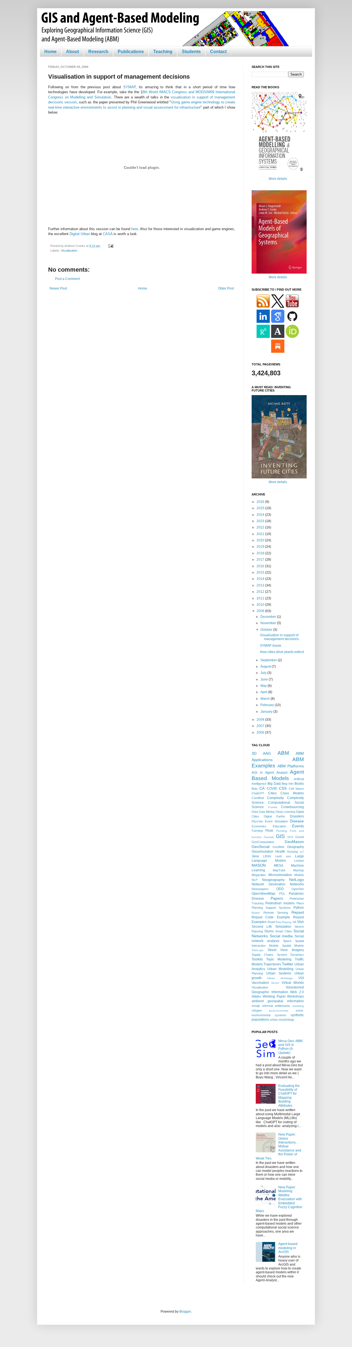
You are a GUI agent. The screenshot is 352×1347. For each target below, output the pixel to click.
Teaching (162, 51)
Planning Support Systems (271, 907)
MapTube (279, 870)
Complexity (275, 798)
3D (254, 753)
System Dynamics (290, 954)
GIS (280, 836)
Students (191, 51)
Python (298, 908)
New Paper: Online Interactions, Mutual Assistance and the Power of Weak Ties (278, 1146)
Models (299, 875)
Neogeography (273, 880)
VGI (301, 978)
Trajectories (272, 964)
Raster (256, 912)
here (134, 229)
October (266, 630)
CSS (283, 788)
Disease (297, 821)
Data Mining (266, 811)
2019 (261, 547)
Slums (269, 931)
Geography (295, 847)
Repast (298, 912)
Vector (275, 982)
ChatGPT (258, 793)
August (266, 666)
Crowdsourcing (292, 807)
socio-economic (278, 1010)
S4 (294, 922)
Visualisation (69, 250)
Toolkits (257, 959)
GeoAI (299, 837)
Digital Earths (274, 816)
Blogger (185, 1311)
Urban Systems (279, 973)
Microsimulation (280, 875)
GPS (290, 837)
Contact (218, 51)
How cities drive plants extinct (282, 652)
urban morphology (282, 1019)
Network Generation (268, 884)
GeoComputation (263, 842)
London (299, 860)
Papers (277, 898)
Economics (259, 826)
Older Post (226, 288)
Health (280, 851)
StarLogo (257, 950)
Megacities (259, 875)
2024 (261, 515)
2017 (261, 559)
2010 (261, 605)
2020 (261, 540)
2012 (261, 592)
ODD (280, 889)
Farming (257, 830)
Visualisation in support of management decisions (279, 637)
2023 (261, 521)
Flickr (269, 831)
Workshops (295, 996)
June (264, 679)
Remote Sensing (275, 912)
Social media (281, 936)
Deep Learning (285, 811)
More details (278, 179)
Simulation (283, 927)
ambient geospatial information (278, 1001)
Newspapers (260, 889)
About (72, 51)
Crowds (272, 807)
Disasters (297, 816)
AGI (254, 773)
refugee (257, 1010)
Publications (131, 51)
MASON (259, 865)
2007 (261, 726)
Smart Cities (283, 931)
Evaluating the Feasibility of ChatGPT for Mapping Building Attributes (289, 1096)
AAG (267, 753)
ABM (283, 753)
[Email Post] (110, 245)
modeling (298, 1005)
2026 (261, 502)
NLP (254, 880)
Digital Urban (80, 234)
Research (98, 51)
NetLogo (296, 879)
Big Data (274, 784)
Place (300, 903)
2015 (261, 572)
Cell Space (296, 788)
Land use (283, 856)
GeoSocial (261, 846)
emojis (256, 1005)
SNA (300, 922)
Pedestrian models (280, 903)
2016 (261, 566)
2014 (261, 579)
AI (261, 772)
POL (282, 893)
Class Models (292, 793)
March (265, 699)
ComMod (258, 798)
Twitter (287, 964)
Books (299, 784)
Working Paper (274, 996)
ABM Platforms (290, 766)
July (263, 673)
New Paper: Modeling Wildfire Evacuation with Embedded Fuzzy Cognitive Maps (279, 1199)
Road (271, 922)
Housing (292, 851)
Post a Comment (67, 279)
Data (255, 811)
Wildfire (256, 996)
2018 (261, 553)
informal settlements (276, 1005)
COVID (272, 788)
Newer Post (58, 288)
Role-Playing (284, 922)
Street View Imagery (286, 950)
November (268, 623)
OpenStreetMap (263, 894)
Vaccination (260, 983)
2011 (261, 598)
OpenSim (298, 889)
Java (255, 856)
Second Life (262, 927)
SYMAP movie (270, 646)
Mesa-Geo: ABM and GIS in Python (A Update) (290, 1047)
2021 (261, 534)
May (264, 686)
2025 (261, 508)
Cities (272, 793)
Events (298, 826)
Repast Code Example (271, 917)
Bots (255, 788)
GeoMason (294, 841)
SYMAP (129, 87)
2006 (261, 732)
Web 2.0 (297, 992)
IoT (302, 851)
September (269, 660)
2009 (261, 611)
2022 (261, 527)
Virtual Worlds (293, 983)
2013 (261, 585)
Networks (297, 884)
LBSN (267, 856)
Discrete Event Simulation (270, 821)
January (266, 712)
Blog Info (287, 783)
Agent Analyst (276, 773)
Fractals (269, 837)
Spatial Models (293, 945)
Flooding (281, 830)
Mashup (298, 870)
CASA (107, 234)
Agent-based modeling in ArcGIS (288, 1248)
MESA (278, 865)
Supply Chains (262, 954)
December (268, 617)
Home (50, 51)
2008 (261, 719)
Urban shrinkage (280, 978)
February (267, 705)
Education (279, 826)
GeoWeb (278, 847)
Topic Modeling (279, 959)
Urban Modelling (280, 969)
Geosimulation (262, 851)
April (264, 692)
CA (262, 788)
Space (287, 941)
